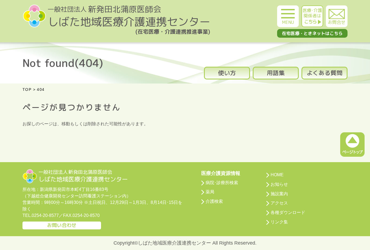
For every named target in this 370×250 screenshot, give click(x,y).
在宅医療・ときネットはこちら (312, 33)
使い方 (227, 73)
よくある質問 (324, 73)
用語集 (276, 73)
